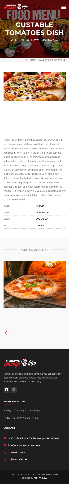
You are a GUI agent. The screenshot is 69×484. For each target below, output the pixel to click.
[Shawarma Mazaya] (16, 6)
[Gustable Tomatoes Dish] (30, 283)
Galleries (45, 60)
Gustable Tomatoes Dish (34, 310)
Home (32, 60)
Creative (60, 60)
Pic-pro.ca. (40, 478)
